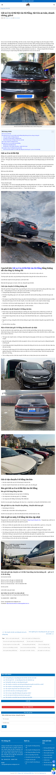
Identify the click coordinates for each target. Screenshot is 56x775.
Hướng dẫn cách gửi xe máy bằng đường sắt (16, 682)
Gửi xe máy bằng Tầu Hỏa (32, 754)
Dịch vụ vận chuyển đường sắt (12, 638)
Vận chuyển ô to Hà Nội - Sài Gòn (27, 650)
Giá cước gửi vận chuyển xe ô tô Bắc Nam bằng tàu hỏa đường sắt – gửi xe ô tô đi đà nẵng (21, 149)
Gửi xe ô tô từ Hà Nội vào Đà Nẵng (28, 647)
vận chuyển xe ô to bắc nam (44, 650)
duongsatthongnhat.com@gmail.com (10, 764)
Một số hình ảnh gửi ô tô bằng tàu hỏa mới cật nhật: (13, 139)
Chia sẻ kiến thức (48, 755)
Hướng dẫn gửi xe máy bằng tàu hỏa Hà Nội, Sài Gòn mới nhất (20, 677)
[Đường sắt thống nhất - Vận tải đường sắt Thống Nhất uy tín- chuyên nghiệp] (28, 4)
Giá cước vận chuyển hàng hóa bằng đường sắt (13, 641)
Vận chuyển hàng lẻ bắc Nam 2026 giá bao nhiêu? (17, 688)
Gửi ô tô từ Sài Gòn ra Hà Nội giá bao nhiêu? (16, 690)
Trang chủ (3, 8)
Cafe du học (47, 760)
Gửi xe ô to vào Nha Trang (44, 647)
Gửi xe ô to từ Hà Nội (6, 133)
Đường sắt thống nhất (49, 748)
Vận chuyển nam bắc (49, 752)
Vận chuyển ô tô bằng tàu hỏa (33, 750)
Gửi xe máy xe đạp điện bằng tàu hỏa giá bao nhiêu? (18, 693)
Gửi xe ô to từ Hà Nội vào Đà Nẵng (27, 268)
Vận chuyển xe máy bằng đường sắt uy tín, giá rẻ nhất (18, 686)
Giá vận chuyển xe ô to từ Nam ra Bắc (11, 644)
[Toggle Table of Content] (52, 132)
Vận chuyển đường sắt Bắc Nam (10, 650)
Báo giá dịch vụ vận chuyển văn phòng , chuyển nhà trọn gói (15, 146)
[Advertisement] (28, 31)
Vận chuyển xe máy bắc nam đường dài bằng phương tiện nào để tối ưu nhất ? (24, 684)
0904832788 (7, 759)
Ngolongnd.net (43, 773)
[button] (2, 4)
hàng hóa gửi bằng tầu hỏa (34, 520)
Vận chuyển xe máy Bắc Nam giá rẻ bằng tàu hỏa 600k (18, 697)
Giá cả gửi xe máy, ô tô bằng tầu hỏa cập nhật (12, 147)
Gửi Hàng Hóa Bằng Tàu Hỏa (33, 752)
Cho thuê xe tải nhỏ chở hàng (33, 757)
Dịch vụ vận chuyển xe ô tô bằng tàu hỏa (31, 638)
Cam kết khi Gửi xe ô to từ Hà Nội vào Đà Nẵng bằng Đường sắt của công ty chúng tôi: (20, 135)
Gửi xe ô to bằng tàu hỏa (43, 644)
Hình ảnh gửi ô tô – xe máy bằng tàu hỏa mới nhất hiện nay (19, 680)
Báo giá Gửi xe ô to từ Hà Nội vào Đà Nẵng (11, 143)
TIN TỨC (8, 8)
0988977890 (14, 759)
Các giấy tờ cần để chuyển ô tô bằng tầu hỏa (12, 138)
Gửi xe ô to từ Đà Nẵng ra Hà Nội (10, 647)
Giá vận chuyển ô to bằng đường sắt (35, 641)
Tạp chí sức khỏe (48, 757)
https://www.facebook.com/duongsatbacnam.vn (17, 603)
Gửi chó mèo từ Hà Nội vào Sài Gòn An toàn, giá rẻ (17, 695)
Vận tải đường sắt (48, 764)
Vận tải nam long (48, 762)
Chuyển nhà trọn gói (30, 759)
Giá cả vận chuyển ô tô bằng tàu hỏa (10, 141)
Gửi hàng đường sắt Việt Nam (29, 644)
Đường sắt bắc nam (48, 750)
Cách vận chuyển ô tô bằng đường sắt (11, 136)
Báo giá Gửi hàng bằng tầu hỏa (9, 144)
